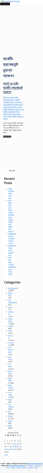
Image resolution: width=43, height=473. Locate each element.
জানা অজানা (10, 365)
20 (15, 446)
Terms (7, 467)
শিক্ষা (9, 411)
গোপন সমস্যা (10, 358)
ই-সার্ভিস (10, 326)
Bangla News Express (35, 464)
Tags (36, 467)
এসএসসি (10, 342)
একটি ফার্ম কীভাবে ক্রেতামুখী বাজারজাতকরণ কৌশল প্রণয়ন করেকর (12, 265)
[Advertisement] (21, 27)
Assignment (13, 288)
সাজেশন (10, 416)
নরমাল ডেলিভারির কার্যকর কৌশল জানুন (11, 193)
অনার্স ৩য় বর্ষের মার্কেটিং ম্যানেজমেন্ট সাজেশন (13, 87)
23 (5, 449)
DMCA (13, 467)
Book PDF (10, 294)
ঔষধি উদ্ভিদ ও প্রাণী (10, 349)
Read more (7, 137)
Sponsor (30, 467)
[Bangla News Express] (10, 1)
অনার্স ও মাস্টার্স (10, 320)
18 (10, 446)
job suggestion (12, 301)
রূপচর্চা (10, 399)
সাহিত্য (10, 421)
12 (13, 443)
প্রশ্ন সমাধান (10, 393)
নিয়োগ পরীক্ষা (10, 379)
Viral (10, 307)
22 (20, 446)
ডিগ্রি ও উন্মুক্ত (10, 372)
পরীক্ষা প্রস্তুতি (10, 386)
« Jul (6, 455)
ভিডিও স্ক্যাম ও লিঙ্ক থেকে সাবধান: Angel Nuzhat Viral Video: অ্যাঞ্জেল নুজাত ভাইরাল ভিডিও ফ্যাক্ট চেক (11, 216)
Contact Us (38, 466)
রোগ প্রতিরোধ (10, 405)
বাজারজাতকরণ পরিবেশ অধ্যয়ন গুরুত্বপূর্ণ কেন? (12, 250)
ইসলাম (10, 331)
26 (13, 449)
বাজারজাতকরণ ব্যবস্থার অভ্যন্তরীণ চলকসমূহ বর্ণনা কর (12, 238)
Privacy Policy (21, 467)
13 (15, 443)
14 (18, 443)
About (31, 466)
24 (8, 449)
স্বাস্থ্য (10, 425)
